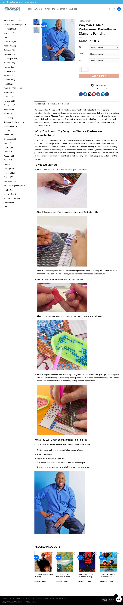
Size (81, 47)
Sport (89, 21)
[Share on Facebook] (81, 94)
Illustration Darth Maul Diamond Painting (86, 575)
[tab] (40, 103)
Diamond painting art (43, 140)
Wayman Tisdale (103, 89)
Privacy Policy (8, 598)
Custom (47, 9)
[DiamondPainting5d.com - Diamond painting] (12, 9)
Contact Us (62, 9)
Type (81, 60)
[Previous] (45, 40)
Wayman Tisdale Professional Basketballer (52, 110)
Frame (82, 54)
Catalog (38, 9)
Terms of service (22, 598)
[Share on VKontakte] (98, 94)
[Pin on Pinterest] (94, 94)
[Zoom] (44, 57)
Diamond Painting (58, 116)
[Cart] (119, 9)
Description (40, 104)
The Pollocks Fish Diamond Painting (63, 575)
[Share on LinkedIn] (103, 94)
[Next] (71, 40)
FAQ (53, 9)
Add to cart (99, 76)
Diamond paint (72, 152)
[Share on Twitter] (85, 94)
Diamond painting (87, 146)
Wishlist (73, 9)
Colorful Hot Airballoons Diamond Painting (109, 575)
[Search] (109, 9)
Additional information (58, 104)
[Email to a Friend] (90, 94)
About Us (54, 598)
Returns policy (37, 598)
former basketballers (90, 89)
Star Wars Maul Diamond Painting (43, 575)
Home (30, 9)
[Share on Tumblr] (107, 94)
